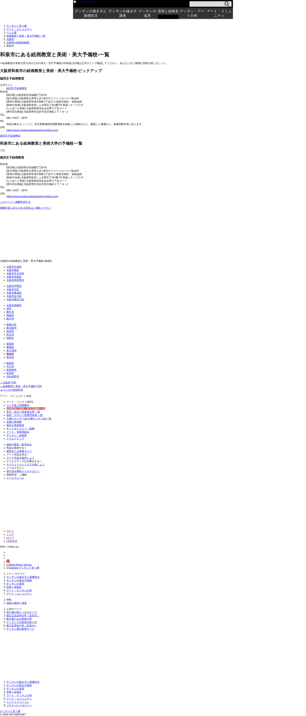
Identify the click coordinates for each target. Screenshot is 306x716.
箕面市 (10, 344)
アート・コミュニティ (219, 13)
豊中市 (10, 312)
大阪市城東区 (14, 305)
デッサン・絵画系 (16, 435)
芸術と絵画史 (168, 11)
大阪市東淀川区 (15, 299)
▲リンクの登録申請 (11, 390)
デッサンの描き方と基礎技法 (91, 13)
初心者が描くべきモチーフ (21, 612)
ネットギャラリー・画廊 (20, 428)
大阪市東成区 (14, 292)
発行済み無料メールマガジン (23, 471)
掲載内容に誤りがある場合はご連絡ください (25, 208)
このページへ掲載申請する (15, 202)
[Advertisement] (95, 234)
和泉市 (10, 354)
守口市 (10, 366)
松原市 (10, 373)
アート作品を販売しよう (20, 458)
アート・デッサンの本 (19, 590)
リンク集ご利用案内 (17, 405)
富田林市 (11, 370)
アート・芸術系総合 (17, 432)
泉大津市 (11, 350)
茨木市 (10, 334)
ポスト (10, 531)
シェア (10, 534)
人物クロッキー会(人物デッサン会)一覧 (28, 418)
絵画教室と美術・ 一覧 (25, 408)
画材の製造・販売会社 (19, 444)
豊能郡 (10, 347)
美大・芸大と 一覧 (23, 412)
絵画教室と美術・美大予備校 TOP (21, 386)
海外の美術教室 (15, 425)
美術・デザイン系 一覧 (24, 415)
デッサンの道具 (147, 13)
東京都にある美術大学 (19, 619)
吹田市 (10, 331)
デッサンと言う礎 (10, 711)
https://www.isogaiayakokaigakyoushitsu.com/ (32, 130)
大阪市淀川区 (14, 296)
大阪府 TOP (8, 382)
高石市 (10, 357)
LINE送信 (11, 541)
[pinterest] (8, 562)
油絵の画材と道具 (16, 603)
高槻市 (10, 315)
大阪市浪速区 (14, 277)
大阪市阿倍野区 (15, 280)
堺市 (8, 308)
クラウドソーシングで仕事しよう (25, 464)
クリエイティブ (15, 438)
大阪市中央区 (14, 266)
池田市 (10, 338)
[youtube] (22, 567)
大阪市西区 (12, 270)
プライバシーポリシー (19, 705)
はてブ (10, 537)
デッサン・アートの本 (192, 13)
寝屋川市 (11, 324)
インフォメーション (17, 702)
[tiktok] (19, 564)
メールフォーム (15, 478)
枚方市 (10, 318)
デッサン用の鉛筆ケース (20, 629)
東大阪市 (11, 328)
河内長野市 (12, 376)
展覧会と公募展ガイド (19, 451)
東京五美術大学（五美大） (21, 625)
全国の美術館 (14, 422)
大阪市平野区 (14, 286)
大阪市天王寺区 (15, 273)
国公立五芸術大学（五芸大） (23, 615)
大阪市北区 (12, 289)
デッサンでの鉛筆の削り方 (21, 622)
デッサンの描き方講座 (123, 13)
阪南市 (10, 363)
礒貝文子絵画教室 (16, 88)
